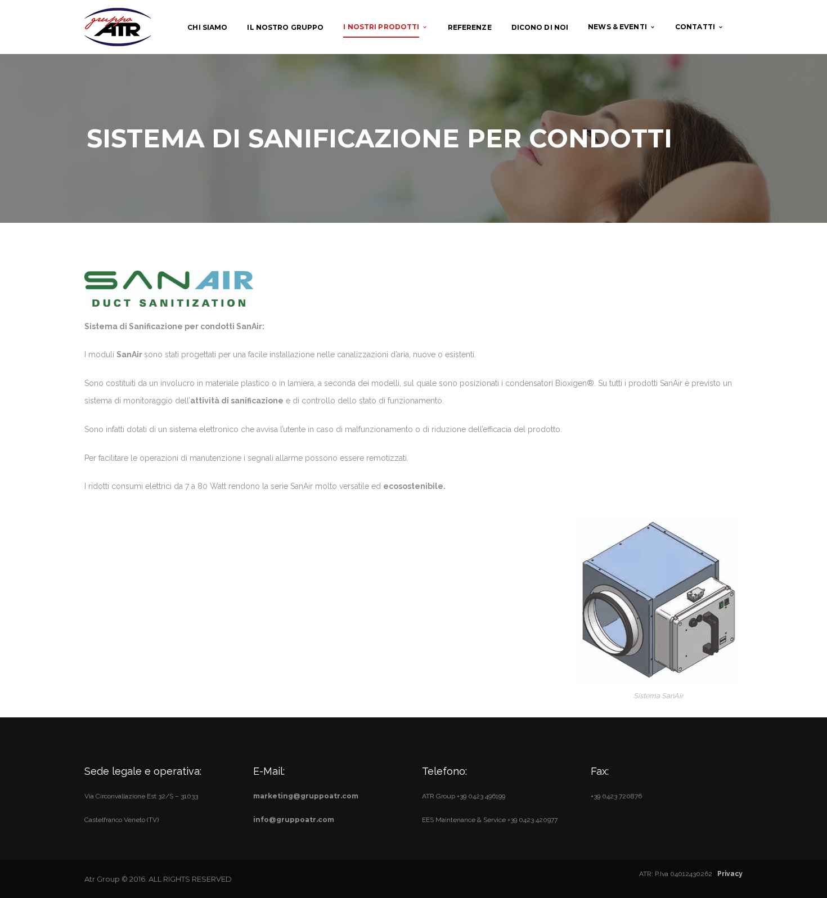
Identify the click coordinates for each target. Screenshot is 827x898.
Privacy (730, 874)
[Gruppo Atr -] (117, 26)
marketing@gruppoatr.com (305, 796)
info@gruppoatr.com (293, 819)
